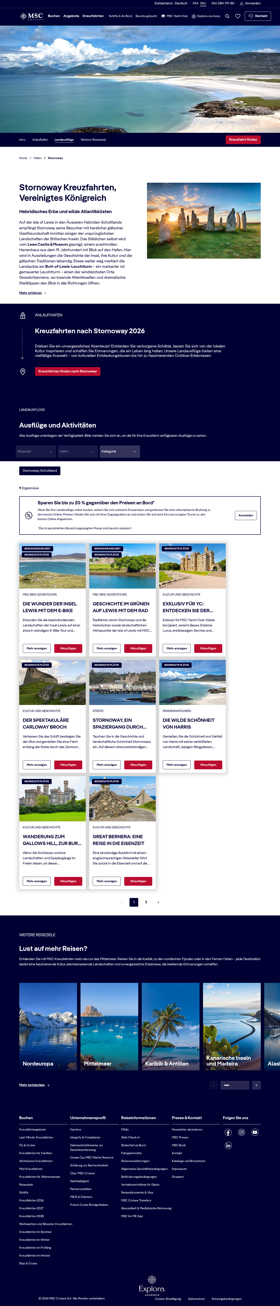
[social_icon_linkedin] (228, 1145)
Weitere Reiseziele (93, 139)
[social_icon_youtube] (255, 1132)
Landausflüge (64, 139)
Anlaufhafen (40, 139)
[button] (120, 451)
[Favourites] (237, 16)
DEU (203, 3)
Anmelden (246, 515)
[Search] (227, 16)
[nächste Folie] (256, 1085)
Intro (22, 139)
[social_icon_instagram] (241, 1132)
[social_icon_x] (238, 1143)
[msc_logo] (31, 16)
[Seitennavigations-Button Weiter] (158, 902)
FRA (195, 3)
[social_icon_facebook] (228, 1132)
